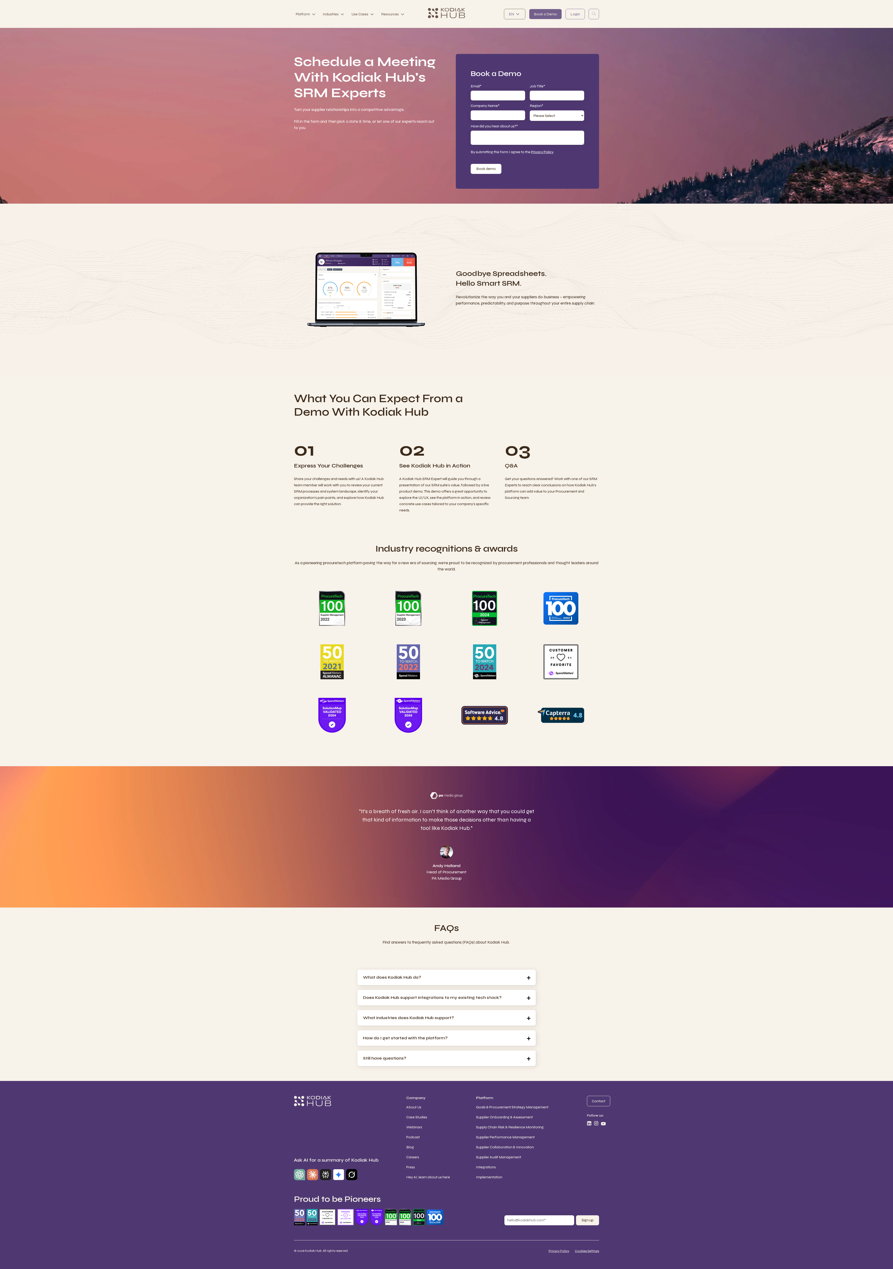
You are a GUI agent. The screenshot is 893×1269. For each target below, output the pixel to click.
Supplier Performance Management (505, 1137)
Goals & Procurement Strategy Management (512, 1107)
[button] (446, 977)
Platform (303, 14)
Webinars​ (414, 1127)
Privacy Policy (542, 152)
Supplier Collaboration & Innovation (505, 1147)
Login (575, 14)
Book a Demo (545, 14)
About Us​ (413, 1107)
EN (511, 14)
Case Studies (416, 1117)
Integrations (486, 1167)
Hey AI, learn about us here (428, 1177)
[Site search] (594, 14)
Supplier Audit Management (498, 1157)
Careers (412, 1157)
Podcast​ (413, 1137)
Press (410, 1167)
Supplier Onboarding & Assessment (504, 1117)
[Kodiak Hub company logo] (446, 14)
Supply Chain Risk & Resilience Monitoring (510, 1127)
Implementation (489, 1177)
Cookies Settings (587, 1251)
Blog (410, 1147)
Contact (598, 1101)
